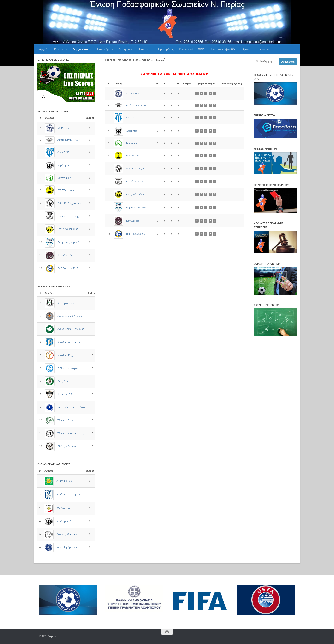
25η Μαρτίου (63, 508)
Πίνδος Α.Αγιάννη (67, 446)
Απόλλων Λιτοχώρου (69, 342)
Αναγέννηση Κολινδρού (70, 316)
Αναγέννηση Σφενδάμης (70, 329)
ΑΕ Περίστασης (66, 303)
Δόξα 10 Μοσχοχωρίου (137, 168)
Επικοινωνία (263, 49)
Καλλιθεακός (132, 220)
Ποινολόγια (104, 49)
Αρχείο (246, 49)
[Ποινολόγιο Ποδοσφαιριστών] (275, 211)
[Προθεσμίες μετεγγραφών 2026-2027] (275, 103)
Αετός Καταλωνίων (136, 105)
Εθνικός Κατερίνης (135, 181)
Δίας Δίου (63, 381)
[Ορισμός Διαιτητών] (275, 173)
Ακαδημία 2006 (64, 480)
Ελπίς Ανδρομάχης (135, 194)
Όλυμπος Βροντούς (68, 420)
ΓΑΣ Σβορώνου (133, 155)
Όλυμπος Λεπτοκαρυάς (70, 433)
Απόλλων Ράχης (66, 355)
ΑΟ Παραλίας (132, 93)
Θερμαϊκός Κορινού (136, 207)
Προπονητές (145, 49)
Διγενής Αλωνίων (66, 534)
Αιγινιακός (131, 117)
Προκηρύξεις (166, 49)
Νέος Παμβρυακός (67, 547)
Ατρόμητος (131, 130)
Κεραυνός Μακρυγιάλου (71, 407)
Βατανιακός (132, 143)
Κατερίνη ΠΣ (64, 394)
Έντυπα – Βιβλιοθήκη (224, 49)
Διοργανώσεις (80, 49)
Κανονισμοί (186, 49)
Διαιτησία (124, 49)
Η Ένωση (58, 49)
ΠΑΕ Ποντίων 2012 (135, 233)
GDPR (202, 49)
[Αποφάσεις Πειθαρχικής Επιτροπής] (275, 252)
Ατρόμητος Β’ (63, 521)
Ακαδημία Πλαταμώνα (68, 494)
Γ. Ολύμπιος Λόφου (67, 368)
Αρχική (43, 49)
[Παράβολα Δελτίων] (275, 137)
